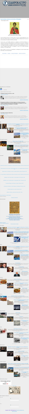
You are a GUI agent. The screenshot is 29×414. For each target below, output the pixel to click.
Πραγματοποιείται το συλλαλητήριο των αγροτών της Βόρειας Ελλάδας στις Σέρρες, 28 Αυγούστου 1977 (14, 171)
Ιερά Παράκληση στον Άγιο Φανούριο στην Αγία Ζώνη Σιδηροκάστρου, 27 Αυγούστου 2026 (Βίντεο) (18, 124)
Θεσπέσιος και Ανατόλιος (22, 53)
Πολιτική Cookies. (14, 411)
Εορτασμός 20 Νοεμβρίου (14, 53)
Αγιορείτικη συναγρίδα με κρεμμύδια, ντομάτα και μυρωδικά (21, 283)
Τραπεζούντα (21, 316)
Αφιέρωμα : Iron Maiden (21, 351)
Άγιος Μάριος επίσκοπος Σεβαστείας (7, 112)
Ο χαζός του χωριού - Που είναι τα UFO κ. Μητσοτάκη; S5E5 (21, 367)
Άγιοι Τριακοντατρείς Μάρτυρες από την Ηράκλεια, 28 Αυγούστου (14, 216)
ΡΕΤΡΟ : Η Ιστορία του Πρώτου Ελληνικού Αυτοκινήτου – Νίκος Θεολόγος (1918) (25, 338)
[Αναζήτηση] (27, 1)
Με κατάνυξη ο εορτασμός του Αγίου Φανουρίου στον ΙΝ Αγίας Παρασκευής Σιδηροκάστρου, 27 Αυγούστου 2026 (21, 232)
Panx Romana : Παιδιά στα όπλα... (24, 356)
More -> (19, 126)
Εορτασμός (9, 53)
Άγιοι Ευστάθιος (4, 53)
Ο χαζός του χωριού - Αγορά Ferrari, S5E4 (24, 372)
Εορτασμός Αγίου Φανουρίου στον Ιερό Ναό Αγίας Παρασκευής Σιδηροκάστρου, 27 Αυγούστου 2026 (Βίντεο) (24, 134)
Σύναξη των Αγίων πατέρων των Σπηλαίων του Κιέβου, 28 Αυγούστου (14, 218)
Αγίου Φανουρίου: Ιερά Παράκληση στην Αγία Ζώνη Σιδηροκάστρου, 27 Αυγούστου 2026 (21, 128)
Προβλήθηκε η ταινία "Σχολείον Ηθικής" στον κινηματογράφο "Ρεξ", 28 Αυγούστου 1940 (14, 177)
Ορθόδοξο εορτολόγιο (3, 222)
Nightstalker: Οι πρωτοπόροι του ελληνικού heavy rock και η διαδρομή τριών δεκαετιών (18, 347)
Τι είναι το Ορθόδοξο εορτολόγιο (4, 223)
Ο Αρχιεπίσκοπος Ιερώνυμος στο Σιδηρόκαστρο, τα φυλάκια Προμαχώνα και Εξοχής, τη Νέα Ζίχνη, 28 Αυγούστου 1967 (14, 165)
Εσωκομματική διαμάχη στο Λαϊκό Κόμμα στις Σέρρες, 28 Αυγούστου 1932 (14, 183)
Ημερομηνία (12, 197)
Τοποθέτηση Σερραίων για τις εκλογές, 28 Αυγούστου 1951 (14, 189)
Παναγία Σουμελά (18, 312)
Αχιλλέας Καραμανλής (25, 271)
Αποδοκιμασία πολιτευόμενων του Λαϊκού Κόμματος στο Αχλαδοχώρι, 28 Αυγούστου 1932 (14, 186)
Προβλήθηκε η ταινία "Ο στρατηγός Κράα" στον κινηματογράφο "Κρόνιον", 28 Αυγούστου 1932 (14, 180)
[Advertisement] (14, 12)
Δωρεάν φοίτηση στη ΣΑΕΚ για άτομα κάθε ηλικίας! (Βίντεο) (25, 255)
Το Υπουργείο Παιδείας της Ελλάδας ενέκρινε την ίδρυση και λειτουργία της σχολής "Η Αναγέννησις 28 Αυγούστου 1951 (14, 174)
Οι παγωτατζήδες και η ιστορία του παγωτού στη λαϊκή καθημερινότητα (21, 333)
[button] (27, 19)
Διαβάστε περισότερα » (24, 110)
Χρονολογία (16, 197)
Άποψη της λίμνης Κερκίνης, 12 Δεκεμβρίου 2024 (25, 149)
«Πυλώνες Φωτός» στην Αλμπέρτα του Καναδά (25, 305)
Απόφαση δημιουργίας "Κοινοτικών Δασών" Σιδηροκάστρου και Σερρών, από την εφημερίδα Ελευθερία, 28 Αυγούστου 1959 (14, 168)
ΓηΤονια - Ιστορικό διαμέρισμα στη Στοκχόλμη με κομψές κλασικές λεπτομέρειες (21, 300)
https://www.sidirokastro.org (20, 410)
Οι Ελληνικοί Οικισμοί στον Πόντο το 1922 (7, 93)
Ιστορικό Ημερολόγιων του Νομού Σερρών (5, 195)
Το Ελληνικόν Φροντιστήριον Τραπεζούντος (24, 320)
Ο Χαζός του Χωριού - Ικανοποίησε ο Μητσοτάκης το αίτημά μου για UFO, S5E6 (18, 363)
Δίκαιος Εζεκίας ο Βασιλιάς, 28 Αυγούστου (14, 219)
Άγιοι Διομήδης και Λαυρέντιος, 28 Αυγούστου (14, 217)
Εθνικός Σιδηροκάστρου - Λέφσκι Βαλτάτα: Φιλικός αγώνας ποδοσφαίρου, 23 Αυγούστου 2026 (25, 237)
